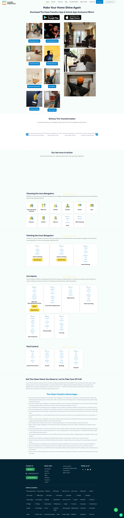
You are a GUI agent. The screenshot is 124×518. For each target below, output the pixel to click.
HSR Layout (49, 503)
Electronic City (65, 499)
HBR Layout (83, 499)
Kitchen (55, 218)
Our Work (47, 486)
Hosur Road (29, 503)
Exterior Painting (61, 265)
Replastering (70, 306)
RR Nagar (38, 512)
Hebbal (91, 499)
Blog (66, 2)
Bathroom (43, 218)
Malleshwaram (74, 516)
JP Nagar (79, 503)
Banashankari (40, 499)
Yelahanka (91, 508)
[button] (27, 134)
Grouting (61, 341)
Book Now (99, 2)
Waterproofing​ (47, 339)
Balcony (55, 230)
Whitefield (82, 508)
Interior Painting (37, 265)
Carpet (80, 218)
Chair (67, 234)
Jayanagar (68, 503)
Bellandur (47, 499)
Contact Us (92, 2)
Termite (47, 374)
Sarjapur (75, 508)
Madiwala (47, 508)
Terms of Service (67, 474)
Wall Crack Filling (88, 312)
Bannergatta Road (30, 499)
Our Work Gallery (74, 2)
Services (53, 2)
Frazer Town (74, 499)
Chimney (67, 218)
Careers (46, 490)
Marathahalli (57, 508)
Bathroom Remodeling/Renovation (34, 310)
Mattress (31, 230)
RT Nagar (28, 512)
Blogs (46, 484)
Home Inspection (32, 345)
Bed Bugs (61, 374)
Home (47, 2)
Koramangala (39, 508)
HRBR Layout (40, 503)
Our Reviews (48, 477)
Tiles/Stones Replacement (52, 314)
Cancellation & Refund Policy (70, 476)
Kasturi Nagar (29, 508)
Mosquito (76, 376)
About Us (60, 2)
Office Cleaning (79, 230)
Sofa (91, 218)
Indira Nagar (59, 503)
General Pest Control (32, 374)
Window (43, 230)
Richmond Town (67, 508)
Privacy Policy (66, 479)
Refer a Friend (83, 2)
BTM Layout (56, 499)
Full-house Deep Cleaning (31, 218)
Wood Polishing (85, 273)
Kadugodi (87, 503)
